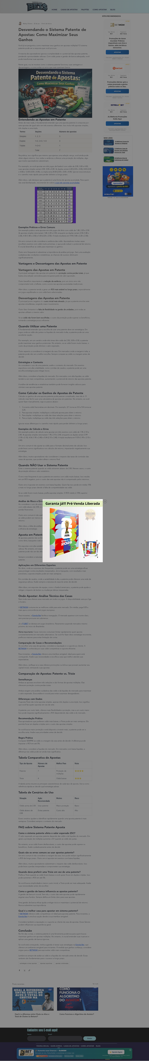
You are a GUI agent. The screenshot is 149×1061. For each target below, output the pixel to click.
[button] (105, 501)
